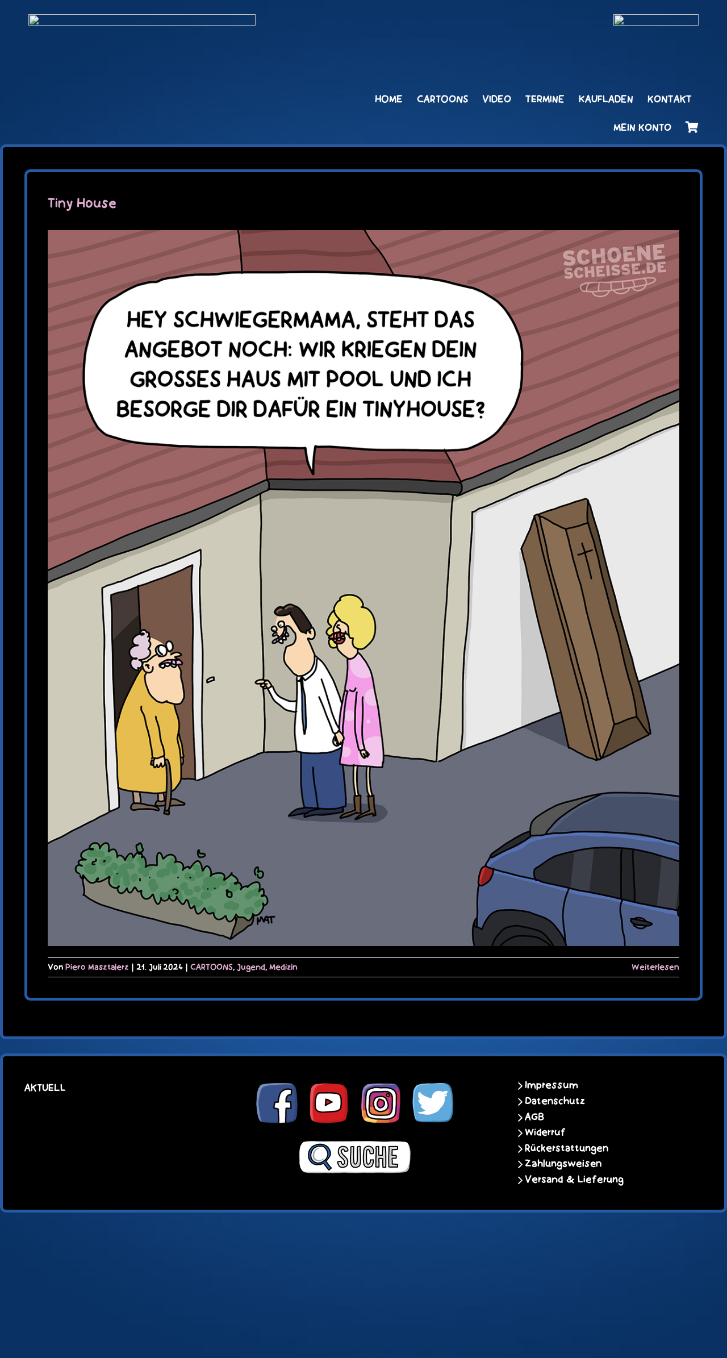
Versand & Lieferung (574, 1179)
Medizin (283, 967)
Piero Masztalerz (97, 967)
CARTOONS (211, 967)
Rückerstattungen (566, 1148)
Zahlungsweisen (563, 1163)
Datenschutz (555, 1101)
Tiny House (82, 203)
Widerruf (545, 1132)
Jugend (251, 967)
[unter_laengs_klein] (656, 21)
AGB (534, 1117)
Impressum (551, 1085)
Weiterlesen (655, 967)
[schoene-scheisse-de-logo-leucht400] (142, 21)
